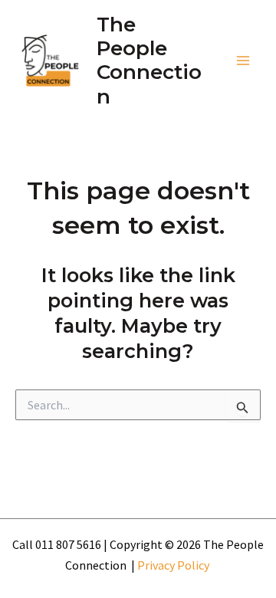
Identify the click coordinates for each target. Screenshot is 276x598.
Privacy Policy (174, 565)
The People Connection (149, 60)
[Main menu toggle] (243, 61)
